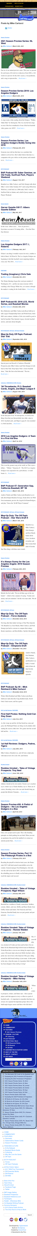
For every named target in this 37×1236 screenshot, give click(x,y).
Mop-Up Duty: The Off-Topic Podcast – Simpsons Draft (14, 644)
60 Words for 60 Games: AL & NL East (16, 1103)
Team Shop (8, 1183)
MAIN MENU (9, 3)
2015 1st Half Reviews (6, 710)
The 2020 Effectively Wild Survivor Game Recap (19, 1106)
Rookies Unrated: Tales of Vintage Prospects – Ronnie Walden (17, 928)
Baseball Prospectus (11, 1194)
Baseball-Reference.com (12, 1197)
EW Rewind (11, 1045)
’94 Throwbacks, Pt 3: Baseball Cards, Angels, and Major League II (18, 387)
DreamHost (22, 1230)
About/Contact (9, 1185)
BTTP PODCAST (5, 169)
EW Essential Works (13, 1043)
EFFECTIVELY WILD (11, 1167)
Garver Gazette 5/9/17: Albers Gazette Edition (15, 208)
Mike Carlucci (7, 46)
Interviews (8, 1138)
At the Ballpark (10, 1148)
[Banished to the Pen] (25, 12)
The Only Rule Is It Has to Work (15, 1209)
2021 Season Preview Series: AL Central (17, 1087)
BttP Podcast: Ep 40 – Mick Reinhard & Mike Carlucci (14, 687)
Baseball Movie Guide (12, 1150)
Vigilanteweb (23, 1226)
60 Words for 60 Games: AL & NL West (16, 1099)
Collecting (3, 383)
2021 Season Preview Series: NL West (17, 42)
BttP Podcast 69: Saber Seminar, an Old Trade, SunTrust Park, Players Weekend (18, 175)
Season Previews (5, 37)
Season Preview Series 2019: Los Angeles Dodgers (17, 91)
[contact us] (11, 1063)
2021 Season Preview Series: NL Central (17, 1085)
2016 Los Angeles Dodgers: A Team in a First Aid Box (18, 437)
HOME (6, 1132)
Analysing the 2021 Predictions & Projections (18, 1078)
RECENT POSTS (19, 6)
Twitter (9, 28)
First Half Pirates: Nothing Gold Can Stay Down (18, 715)
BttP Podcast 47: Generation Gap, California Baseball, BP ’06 (17, 486)
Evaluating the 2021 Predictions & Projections (18, 1076)
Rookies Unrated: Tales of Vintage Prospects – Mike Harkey (17, 977)
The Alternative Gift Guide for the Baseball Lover (19, 1074)
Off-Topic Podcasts (19, 330)
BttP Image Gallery (10, 1192)
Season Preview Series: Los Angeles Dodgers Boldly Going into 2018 (18, 142)
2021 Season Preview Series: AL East (16, 1092)
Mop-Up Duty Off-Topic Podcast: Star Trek (16, 335)
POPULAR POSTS (9, 6)
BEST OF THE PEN (19, 3)
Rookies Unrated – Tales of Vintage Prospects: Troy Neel (18, 769)
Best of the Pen (9, 1181)
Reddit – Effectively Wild (12, 1201)
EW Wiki (10, 1048)
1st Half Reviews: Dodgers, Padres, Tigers (18, 744)
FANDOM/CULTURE (11, 383)
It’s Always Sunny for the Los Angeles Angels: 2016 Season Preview (15, 564)
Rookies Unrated (5, 764)
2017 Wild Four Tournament (14, 1169)
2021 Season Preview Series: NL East (16, 1090)
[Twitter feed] (25, 1063)
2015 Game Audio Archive (14, 1207)
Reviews (19, 383)
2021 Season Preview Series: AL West (16, 1083)
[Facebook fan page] (21, 1063)
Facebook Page (10, 1187)
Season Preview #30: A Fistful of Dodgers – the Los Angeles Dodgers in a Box (17, 806)
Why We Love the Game (13, 1154)
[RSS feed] (16, 1063)
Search (28, 1059)
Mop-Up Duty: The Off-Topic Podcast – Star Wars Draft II (14, 516)
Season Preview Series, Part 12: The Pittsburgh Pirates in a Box (16, 854)
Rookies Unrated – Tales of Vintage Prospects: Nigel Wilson (18, 889)
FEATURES (3, 270)
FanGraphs (8, 1199)
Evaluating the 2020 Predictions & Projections (18, 1097)
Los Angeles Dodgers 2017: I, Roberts (15, 245)
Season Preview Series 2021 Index (15, 1094)
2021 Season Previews (14, 1032)
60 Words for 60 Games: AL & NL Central (17, 1101)
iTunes (7, 1162)
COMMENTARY (9, 1134)
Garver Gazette (4, 204)
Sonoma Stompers (10, 1205)
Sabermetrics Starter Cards (14, 1140)
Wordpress (21, 1228)
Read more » (22, 78)
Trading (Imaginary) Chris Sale (16, 274)
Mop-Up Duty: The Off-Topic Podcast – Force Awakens (14, 614)
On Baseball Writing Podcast (14, 1203)
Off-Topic (12, 330)
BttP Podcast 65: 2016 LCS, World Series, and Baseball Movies (17, 302)
